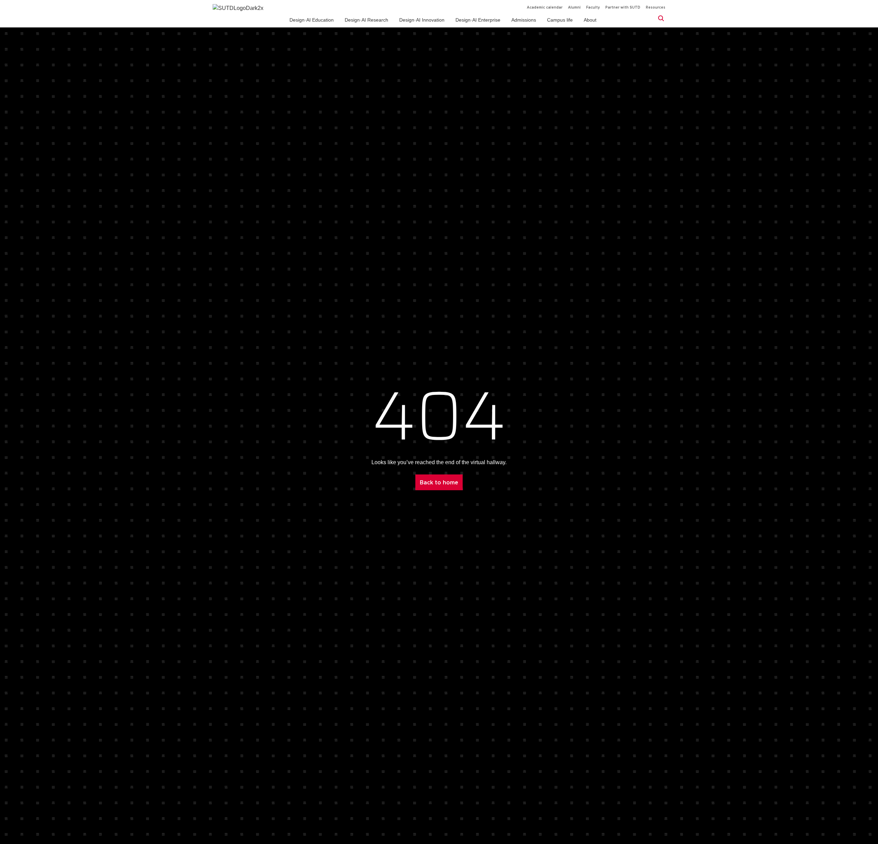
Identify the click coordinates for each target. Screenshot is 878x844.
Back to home (439, 482)
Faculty (593, 7)
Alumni (574, 7)
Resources (655, 7)
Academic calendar (544, 7)
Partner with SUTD (622, 7)
